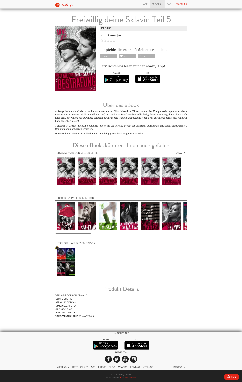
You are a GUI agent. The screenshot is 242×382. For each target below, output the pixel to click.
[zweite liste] (66, 261)
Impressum (63, 367)
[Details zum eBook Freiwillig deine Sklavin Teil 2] (87, 171)
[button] (157, 4)
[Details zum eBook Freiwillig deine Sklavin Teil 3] (108, 171)
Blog (112, 367)
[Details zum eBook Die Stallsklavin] (108, 216)
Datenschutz (80, 367)
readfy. (66, 4)
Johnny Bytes (130, 377)
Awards (122, 367)
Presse (102, 367)
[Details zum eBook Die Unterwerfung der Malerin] (129, 216)
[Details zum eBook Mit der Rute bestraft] (66, 216)
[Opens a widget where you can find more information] (231, 377)
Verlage (148, 367)
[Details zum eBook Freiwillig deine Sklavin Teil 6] (150, 171)
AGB (93, 367)
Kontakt (135, 367)
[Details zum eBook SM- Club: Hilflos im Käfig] (150, 216)
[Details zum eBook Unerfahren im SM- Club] (87, 216)
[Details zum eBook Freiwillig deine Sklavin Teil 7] (171, 171)
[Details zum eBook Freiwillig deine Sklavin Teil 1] (66, 171)
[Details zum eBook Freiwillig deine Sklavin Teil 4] (129, 171)
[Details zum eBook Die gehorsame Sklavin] (171, 216)
